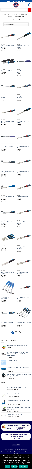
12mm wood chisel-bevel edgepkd (7, 96)
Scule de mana (12, 15)
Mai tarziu (14, 466)
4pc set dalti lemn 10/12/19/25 (5, 298)
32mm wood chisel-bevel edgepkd (7, 272)
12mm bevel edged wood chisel (23, 71)
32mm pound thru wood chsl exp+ (23, 247)
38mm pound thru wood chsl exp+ (23, 272)
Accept (7, 466)
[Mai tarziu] (30, 462)
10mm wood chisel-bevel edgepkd (23, 46)
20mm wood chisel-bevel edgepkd (7, 172)
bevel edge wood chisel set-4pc (24, 323)
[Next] (19, 332)
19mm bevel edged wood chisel (7, 147)
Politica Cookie (23, 466)
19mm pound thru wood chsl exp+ (23, 147)
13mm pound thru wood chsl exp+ (23, 96)
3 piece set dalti (5, 247)
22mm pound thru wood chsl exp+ (23, 172)
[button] (2, 5)
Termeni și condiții (24, 448)
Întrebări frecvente (12, 448)
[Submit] (29, 9)
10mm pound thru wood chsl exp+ (7, 46)
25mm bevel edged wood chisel (7, 197)
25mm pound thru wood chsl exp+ (23, 197)
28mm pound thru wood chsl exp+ (23, 222)
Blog (3, 448)
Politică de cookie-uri (20, 449)
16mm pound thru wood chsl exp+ (7, 121)
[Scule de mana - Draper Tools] (16, 5)
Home (4, 15)
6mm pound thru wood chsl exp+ (23, 298)
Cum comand (9, 449)
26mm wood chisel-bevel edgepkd (7, 222)
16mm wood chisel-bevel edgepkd (23, 121)
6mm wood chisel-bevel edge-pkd (7, 323)
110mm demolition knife (7, 70)
